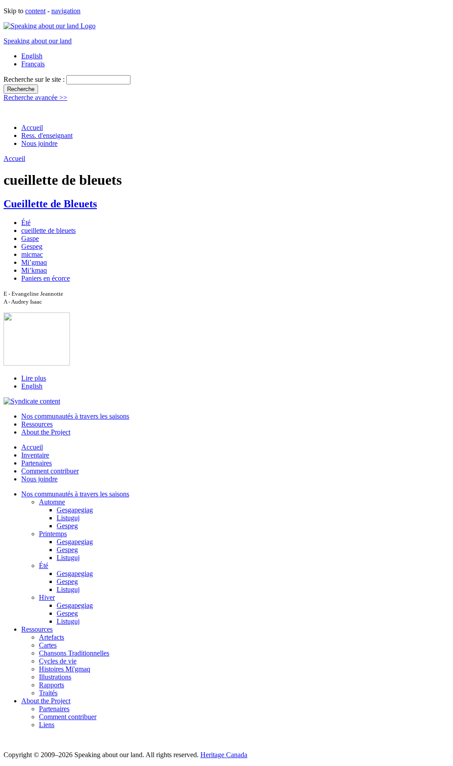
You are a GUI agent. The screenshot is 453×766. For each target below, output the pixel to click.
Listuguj (68, 518)
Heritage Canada (223, 754)
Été (26, 222)
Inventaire (35, 455)
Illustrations (55, 677)
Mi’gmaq (34, 262)
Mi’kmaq (34, 270)
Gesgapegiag (75, 510)
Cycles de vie (58, 661)
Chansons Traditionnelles (74, 653)
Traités (48, 693)
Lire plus (33, 378)
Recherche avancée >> (35, 97)
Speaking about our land (38, 41)
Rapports (51, 685)
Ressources (37, 424)
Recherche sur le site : (35, 79)
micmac (32, 254)
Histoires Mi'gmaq (64, 669)
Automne (52, 502)
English (31, 56)
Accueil (32, 127)
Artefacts (51, 637)
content (35, 11)
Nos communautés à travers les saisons (75, 416)
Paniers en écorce (45, 278)
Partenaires (36, 463)
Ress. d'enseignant (47, 135)
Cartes (48, 645)
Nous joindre (39, 143)
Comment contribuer (50, 471)
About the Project (45, 432)
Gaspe (30, 238)
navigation (66, 11)
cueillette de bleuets (48, 230)
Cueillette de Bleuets (50, 204)
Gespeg (31, 246)
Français (33, 64)
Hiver (47, 597)
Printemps (53, 533)
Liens (46, 724)
